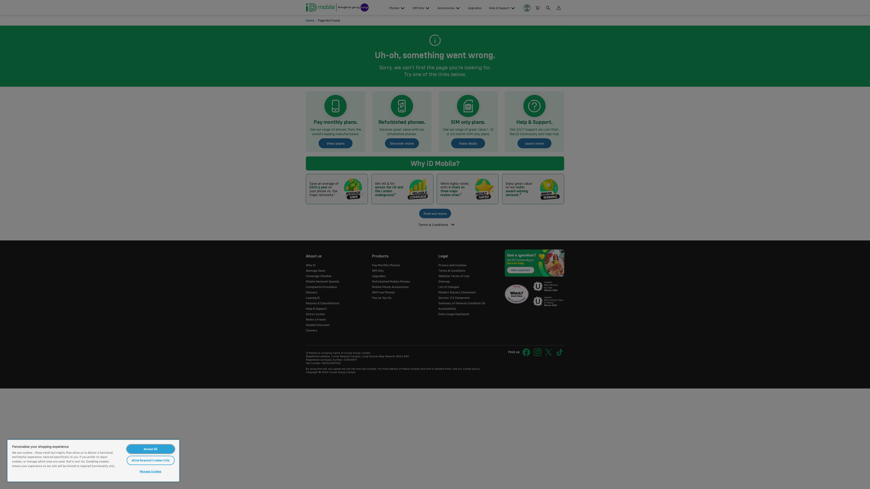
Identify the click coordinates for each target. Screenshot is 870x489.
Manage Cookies (150, 471)
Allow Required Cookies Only (151, 460)
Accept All (150, 449)
